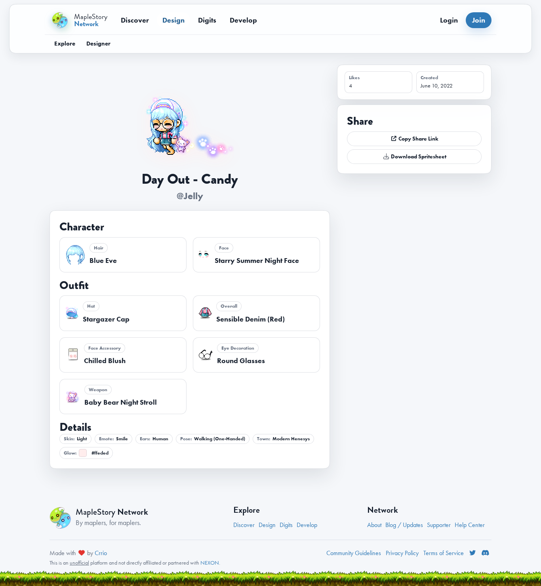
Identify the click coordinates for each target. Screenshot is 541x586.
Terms (443, 553)
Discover (135, 20)
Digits (207, 20)
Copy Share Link (417, 138)
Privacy (402, 553)
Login (449, 20)
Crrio (101, 553)
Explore (64, 44)
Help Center (470, 525)
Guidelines (353, 553)
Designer (98, 44)
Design (173, 20)
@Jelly (190, 196)
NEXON (209, 562)
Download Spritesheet (418, 156)
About (374, 525)
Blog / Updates (404, 525)
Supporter (439, 525)
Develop (243, 20)
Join (478, 20)
